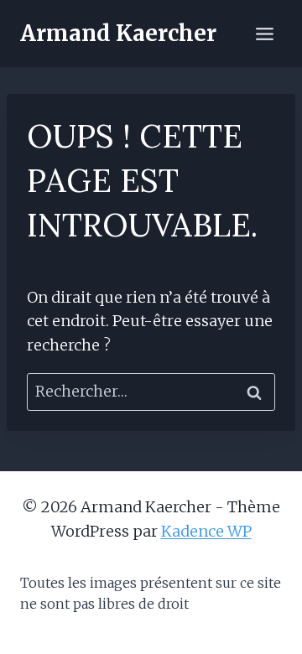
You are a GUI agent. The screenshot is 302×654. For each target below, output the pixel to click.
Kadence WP (206, 531)
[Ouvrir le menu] (264, 33)
